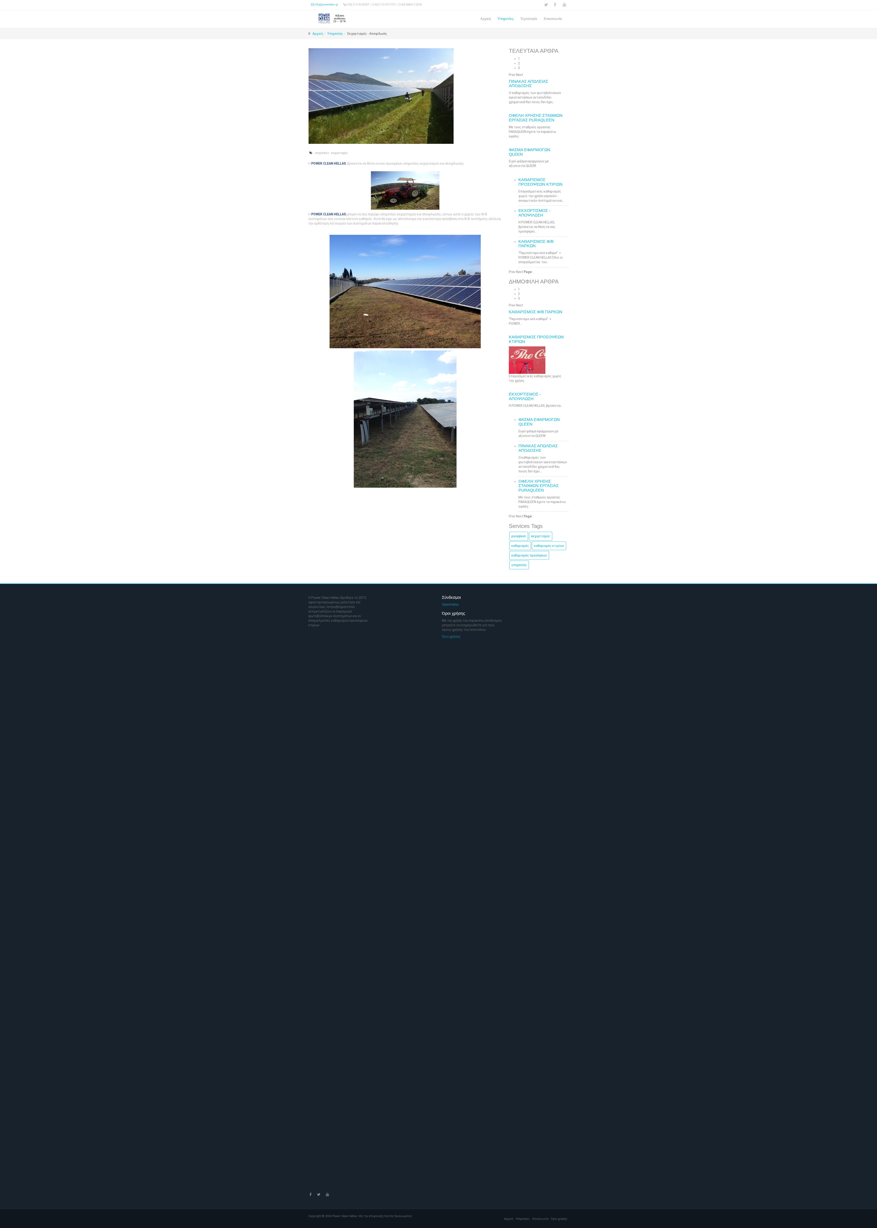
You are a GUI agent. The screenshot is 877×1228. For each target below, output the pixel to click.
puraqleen (518, 536)
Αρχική (485, 19)
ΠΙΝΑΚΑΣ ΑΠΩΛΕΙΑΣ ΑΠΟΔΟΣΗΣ (528, 83)
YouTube (564, 4)
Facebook (555, 4)
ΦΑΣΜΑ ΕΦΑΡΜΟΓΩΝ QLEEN (529, 152)
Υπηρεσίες (505, 19)
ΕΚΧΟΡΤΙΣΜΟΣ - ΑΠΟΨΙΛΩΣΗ (534, 212)
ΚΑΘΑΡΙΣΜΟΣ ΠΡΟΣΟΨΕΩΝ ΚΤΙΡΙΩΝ (540, 182)
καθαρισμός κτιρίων (549, 546)
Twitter (545, 4)
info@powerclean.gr (326, 4)
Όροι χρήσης (451, 636)
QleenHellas (450, 604)
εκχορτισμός (339, 153)
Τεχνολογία (528, 19)
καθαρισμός (520, 546)
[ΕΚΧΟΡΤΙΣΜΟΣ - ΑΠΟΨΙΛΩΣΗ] (405, 96)
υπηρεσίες (322, 153)
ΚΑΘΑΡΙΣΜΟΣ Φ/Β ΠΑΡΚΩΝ (536, 243)
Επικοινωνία (553, 19)
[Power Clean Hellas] (333, 18)
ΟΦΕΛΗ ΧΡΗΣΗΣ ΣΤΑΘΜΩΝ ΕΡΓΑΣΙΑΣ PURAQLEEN (536, 117)
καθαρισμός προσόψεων (529, 555)
